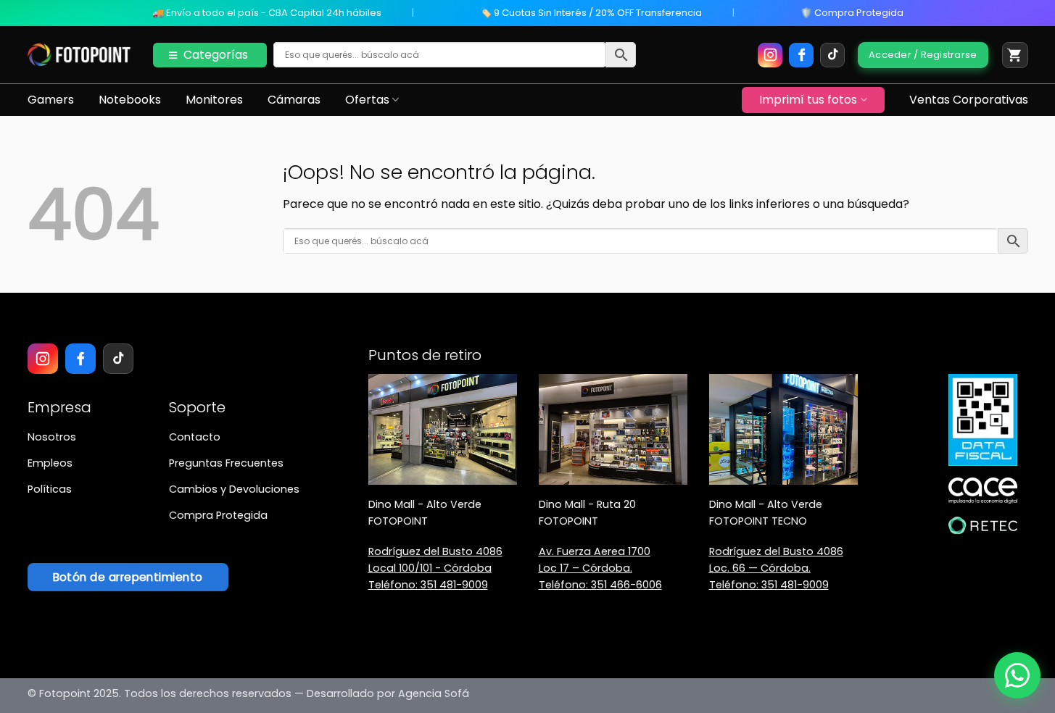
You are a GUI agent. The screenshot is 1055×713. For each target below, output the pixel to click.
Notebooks (130, 99)
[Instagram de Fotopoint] (770, 55)
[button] (1015, 55)
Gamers (51, 99)
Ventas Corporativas (968, 99)
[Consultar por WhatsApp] (1017, 675)
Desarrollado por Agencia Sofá (388, 693)
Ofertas (367, 99)
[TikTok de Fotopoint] (832, 55)
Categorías (215, 54)
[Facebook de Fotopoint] (801, 55)
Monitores (214, 99)
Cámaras (294, 99)
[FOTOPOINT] (79, 55)
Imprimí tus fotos (808, 99)
